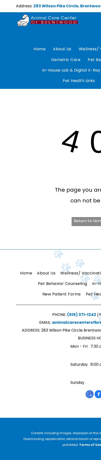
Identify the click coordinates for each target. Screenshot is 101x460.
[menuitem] (39, 49)
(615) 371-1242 (81, 314)
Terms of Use (90, 445)
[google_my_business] (90, 394)
